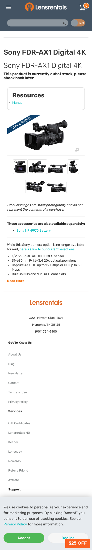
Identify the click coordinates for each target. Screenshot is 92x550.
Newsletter (16, 373)
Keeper (13, 442)
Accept (23, 538)
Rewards (14, 461)
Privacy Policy (15, 524)
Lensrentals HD (19, 432)
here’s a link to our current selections (47, 249)
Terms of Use (17, 392)
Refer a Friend (18, 470)
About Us (14, 354)
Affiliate (13, 480)
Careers (13, 383)
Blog (11, 364)
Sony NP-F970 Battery (34, 231)
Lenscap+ (15, 451)
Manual (17, 103)
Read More (15, 281)
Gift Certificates (19, 423)
